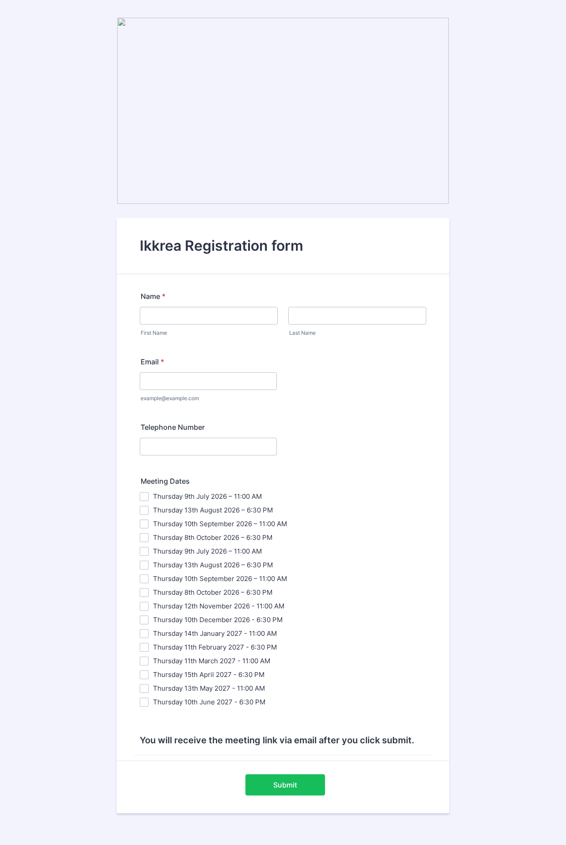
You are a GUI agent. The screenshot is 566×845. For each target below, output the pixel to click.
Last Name (302, 332)
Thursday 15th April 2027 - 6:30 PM (208, 674)
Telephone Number (173, 427)
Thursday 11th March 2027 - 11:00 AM (211, 661)
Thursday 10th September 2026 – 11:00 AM (220, 524)
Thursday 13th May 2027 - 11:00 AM (209, 688)
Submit (285, 784)
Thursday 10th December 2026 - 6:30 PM (218, 620)
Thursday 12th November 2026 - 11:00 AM (218, 606)
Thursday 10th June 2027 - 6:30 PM (209, 702)
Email (152, 361)
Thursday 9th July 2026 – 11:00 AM (207, 496)
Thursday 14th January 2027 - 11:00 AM (215, 633)
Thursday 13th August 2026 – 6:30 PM (213, 510)
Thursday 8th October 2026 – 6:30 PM (212, 537)
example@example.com (170, 398)
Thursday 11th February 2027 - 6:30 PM (215, 647)
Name (153, 296)
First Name (154, 332)
